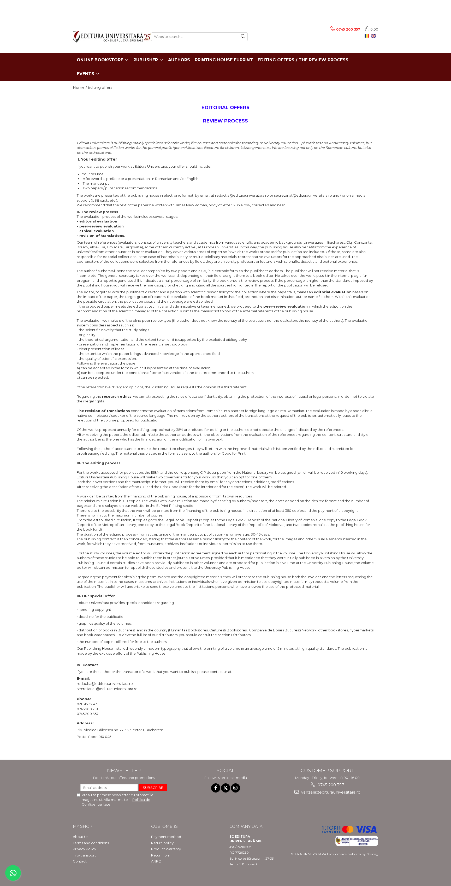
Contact (80, 861)
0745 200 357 (330, 784)
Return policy (162, 843)
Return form (161, 855)
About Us (80, 837)
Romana (368, 36)
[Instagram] (235, 788)
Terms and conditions (91, 843)
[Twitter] (225, 788)
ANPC (156, 861)
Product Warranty (166, 849)
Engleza (374, 36)
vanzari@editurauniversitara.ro (330, 792)
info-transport (84, 855)
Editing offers (100, 87)
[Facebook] (215, 788)
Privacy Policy (84, 849)
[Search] (243, 36)
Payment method (166, 837)
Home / (80, 87)
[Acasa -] (108, 37)
